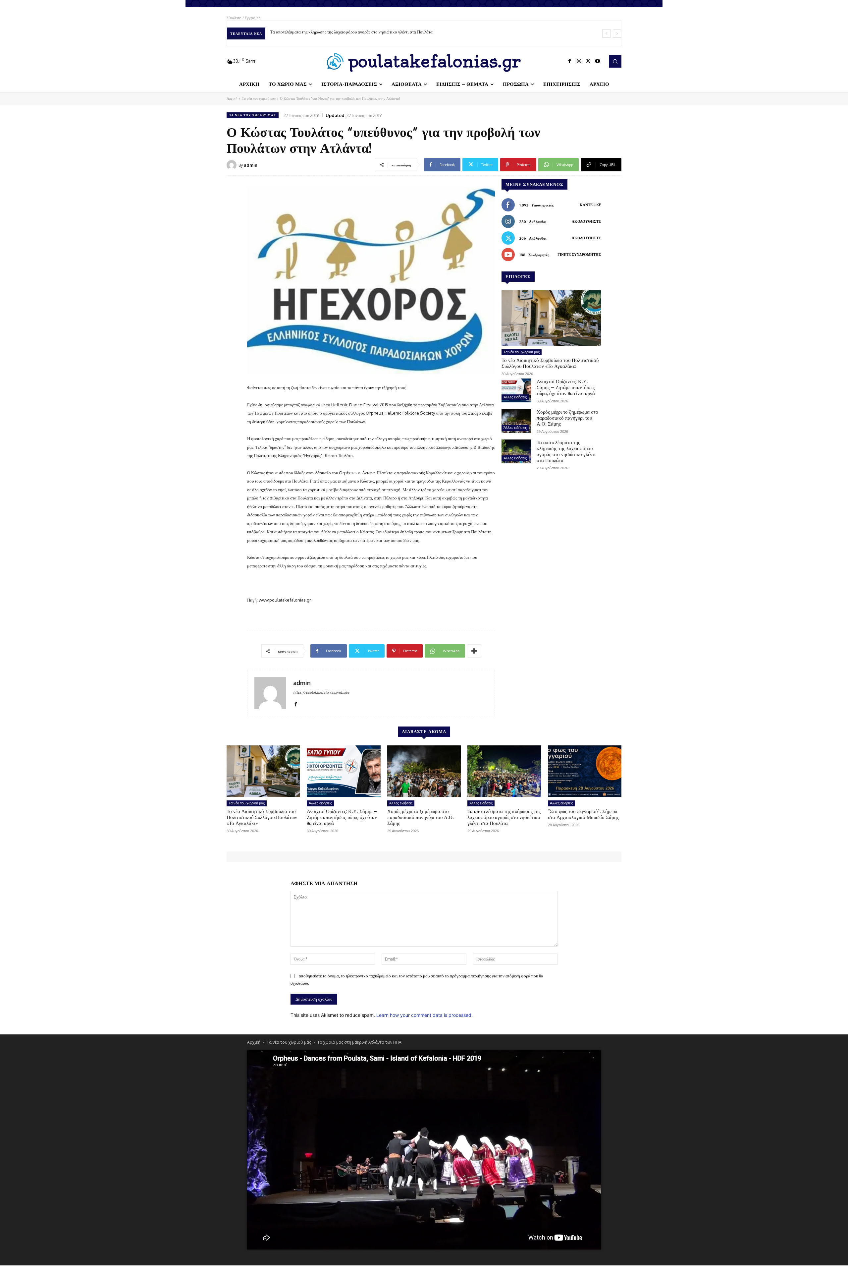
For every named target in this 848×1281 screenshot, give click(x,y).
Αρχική (232, 98)
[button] (615, 61)
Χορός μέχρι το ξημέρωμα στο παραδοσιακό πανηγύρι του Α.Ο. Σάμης (567, 418)
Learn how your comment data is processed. (424, 1015)
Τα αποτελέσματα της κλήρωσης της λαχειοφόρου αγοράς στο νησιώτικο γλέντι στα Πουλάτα (566, 451)
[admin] (232, 165)
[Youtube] (597, 61)
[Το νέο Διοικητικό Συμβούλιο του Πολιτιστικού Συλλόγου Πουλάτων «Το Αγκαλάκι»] (551, 318)
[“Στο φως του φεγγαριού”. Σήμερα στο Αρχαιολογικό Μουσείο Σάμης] (584, 771)
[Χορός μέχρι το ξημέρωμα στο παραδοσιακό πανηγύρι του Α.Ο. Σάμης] (516, 421)
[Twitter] (588, 61)
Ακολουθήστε (586, 221)
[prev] (606, 33)
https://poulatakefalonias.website (321, 692)
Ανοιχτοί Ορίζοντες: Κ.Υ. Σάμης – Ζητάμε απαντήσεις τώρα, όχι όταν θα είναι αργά (566, 387)
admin (250, 165)
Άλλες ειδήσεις (515, 397)
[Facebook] (569, 61)
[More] (474, 651)
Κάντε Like (590, 205)
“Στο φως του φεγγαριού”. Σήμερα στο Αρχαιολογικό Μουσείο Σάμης (331, 31)
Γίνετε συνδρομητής (579, 254)
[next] (617, 33)
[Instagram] (579, 61)
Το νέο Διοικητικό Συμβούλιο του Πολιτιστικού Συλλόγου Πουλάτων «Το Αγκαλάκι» (550, 363)
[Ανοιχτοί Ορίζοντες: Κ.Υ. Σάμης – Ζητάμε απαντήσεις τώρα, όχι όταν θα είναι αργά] (516, 390)
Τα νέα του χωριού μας (259, 98)
